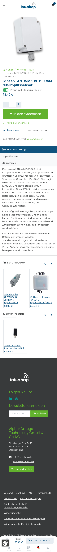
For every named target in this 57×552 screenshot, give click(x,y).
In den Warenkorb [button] (26, 114)
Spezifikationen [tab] (11, 156)
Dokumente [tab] (10, 163)
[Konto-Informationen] (48, 548)
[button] (45, 264)
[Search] (18, 547)
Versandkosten (35, 139)
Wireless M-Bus (25, 69)
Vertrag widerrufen (21, 469)
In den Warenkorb (41, 540)
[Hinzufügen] (18, 104)
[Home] (9, 547)
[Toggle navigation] (4, 5)
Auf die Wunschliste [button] (17, 123)
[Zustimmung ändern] (5, 543)
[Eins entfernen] (6, 104)
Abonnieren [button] (39, 413)
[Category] (28, 547)
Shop (11, 69)
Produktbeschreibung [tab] (15, 149)
